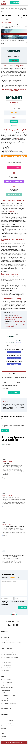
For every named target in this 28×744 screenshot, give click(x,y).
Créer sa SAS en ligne (6, 665)
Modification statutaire (6, 679)
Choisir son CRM (4, 700)
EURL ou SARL (5, 388)
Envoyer (4, 430)
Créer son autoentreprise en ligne (8, 654)
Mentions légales (5, 640)
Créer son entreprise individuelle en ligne (10, 657)
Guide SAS (3, 736)
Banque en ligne (4, 705)
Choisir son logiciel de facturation (8, 698)
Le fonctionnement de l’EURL (11, 497)
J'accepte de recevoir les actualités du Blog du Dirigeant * (13, 426)
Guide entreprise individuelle (7, 725)
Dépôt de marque (5, 692)
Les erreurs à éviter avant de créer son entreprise (14, 377)
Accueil (2, 8)
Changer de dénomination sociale (9, 685)
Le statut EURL (5, 380)
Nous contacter (4, 634)
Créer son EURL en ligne (6, 659)
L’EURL (19, 9)
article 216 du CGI (11, 211)
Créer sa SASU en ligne (6, 667)
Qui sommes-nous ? (5, 637)
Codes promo (15, 2)
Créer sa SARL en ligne (6, 662)
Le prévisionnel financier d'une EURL (11, 382)
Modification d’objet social (7, 687)
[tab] (11, 125)
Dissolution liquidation (6, 690)
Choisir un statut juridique (7, 720)
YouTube (17, 625)
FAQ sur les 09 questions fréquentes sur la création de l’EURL (13, 556)
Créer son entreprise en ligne (7, 652)
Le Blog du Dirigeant (3, 3)
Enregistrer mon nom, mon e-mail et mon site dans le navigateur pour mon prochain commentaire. (13, 603)
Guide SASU (3, 731)
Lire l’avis (14, 117)
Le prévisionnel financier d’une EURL (13, 526)
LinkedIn (9, 625)
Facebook (13, 625)
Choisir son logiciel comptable (8, 695)
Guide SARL (3, 733)
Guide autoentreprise (6, 723)
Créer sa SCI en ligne (5, 670)
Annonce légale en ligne (6, 708)
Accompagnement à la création (8, 717)
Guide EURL (3, 728)
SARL (10, 262)
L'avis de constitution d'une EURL (10, 385)
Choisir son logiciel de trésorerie (8, 703)
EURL (18, 138)
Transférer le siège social (6, 682)
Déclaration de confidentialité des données (11, 642)
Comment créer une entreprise (11, 8)
